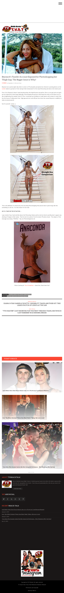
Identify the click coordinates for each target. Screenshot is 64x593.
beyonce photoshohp (18, 296)
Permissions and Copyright (32, 587)
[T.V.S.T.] (17, 28)
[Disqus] (32, 336)
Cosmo (4, 83)
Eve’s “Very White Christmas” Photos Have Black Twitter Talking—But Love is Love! (21, 514)
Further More (17, 488)
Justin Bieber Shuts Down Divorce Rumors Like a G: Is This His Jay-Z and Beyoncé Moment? (23, 509)
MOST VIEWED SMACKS (26, 294)
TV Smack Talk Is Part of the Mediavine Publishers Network (32, 584)
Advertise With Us (32, 590)
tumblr (4, 89)
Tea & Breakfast (29, 285)
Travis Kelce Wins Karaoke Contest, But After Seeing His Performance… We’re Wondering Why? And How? (26, 519)
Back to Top (31, 472)
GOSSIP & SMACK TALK (14, 294)
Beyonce (10, 296)
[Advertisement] (32, 12)
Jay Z (26, 296)
